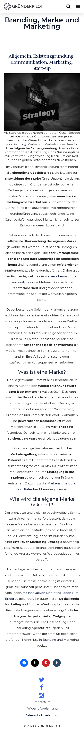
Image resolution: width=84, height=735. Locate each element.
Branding (19, 144)
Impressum (42, 702)
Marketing (60, 62)
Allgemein (20, 56)
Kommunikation (28, 62)
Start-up (41, 68)
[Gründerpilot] (23, 6)
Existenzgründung (53, 56)
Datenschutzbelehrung (42, 715)
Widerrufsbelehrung (42, 708)
